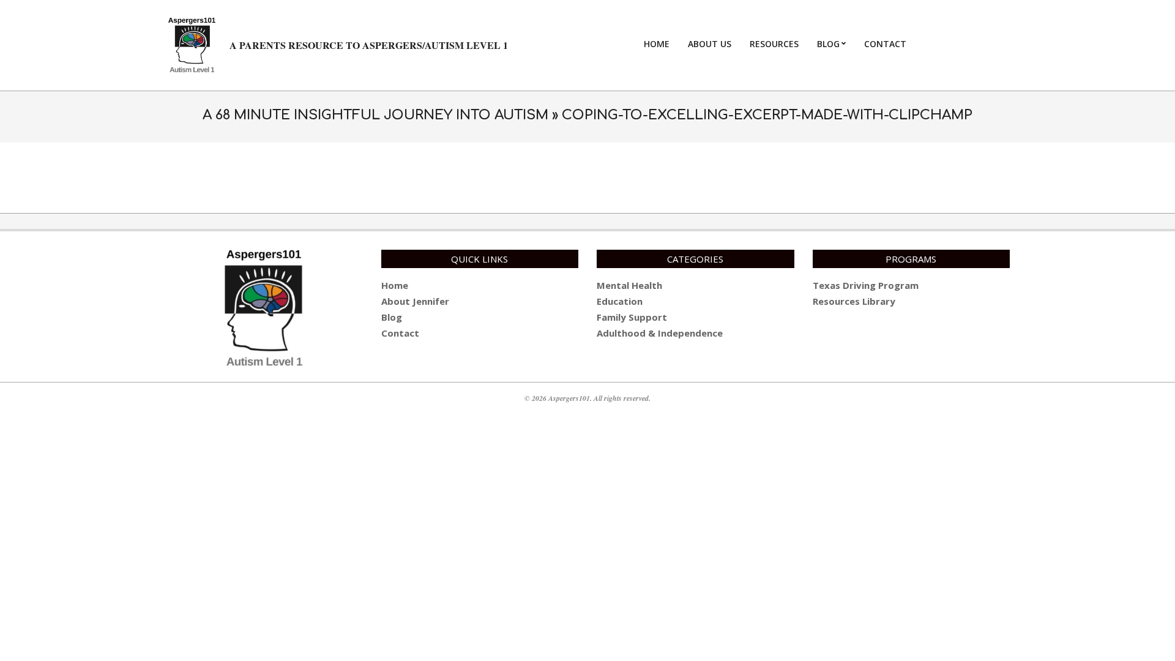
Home (394, 285)
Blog (391, 317)
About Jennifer (415, 301)
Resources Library (854, 301)
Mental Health (629, 285)
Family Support (632, 317)
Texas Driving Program (866, 285)
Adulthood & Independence (660, 333)
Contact (400, 333)
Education (620, 301)
